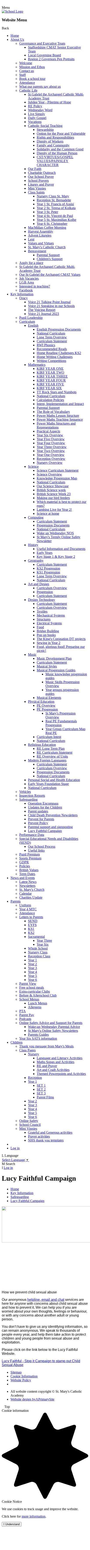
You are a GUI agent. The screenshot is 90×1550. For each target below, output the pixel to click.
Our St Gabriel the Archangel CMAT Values (49, 274)
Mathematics (36, 364)
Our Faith (34, 169)
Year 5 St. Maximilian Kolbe (56, 220)
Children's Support (49, 259)
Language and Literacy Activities (59, 1058)
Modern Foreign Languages (47, 760)
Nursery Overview (49, 462)
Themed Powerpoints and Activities (61, 1074)
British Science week (51, 490)
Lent (31, 239)
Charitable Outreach (42, 173)
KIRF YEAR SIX (49, 388)
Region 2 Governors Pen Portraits (51, 59)
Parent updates (38, 811)
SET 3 (41, 1093)
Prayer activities (39, 1136)
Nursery (33, 1054)
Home (14, 35)
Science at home (48, 513)
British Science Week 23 (54, 494)
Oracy (23, 298)
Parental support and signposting (50, 827)
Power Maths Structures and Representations (56, 425)
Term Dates (27, 874)
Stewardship (45, 129)
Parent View (27, 983)
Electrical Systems (49, 623)
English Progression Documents (59, 329)
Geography (35, 560)
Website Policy (20, 1380)
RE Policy (35, 106)
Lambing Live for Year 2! (54, 509)
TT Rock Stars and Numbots (56, 392)
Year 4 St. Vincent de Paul (55, 216)
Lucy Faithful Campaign (45, 831)
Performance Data (31, 835)
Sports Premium (30, 858)
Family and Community (53, 145)
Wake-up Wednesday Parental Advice (54, 1027)
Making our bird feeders (53, 498)
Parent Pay (26, 1015)
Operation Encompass (43, 803)
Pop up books (46, 635)
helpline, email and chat (45, 1299)
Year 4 (32, 972)
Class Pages (27, 1050)
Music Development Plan (54, 658)
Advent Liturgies (39, 235)
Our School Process (41, 846)
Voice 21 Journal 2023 (43, 314)
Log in (15, 1148)
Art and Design (38, 584)
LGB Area (26, 282)
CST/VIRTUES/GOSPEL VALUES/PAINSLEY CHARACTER (55, 161)
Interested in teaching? (34, 286)
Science (33, 466)
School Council (30, 1124)
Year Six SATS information (38, 1038)
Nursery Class (37, 952)
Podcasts (25, 1019)
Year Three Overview (52, 447)
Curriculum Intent (49, 737)
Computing (35, 517)
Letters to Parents (31, 917)
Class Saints (36, 192)
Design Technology (41, 600)
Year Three (44, 940)
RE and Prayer (47, 1066)
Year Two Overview (51, 451)
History (33, 545)
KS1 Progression (48, 572)
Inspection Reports (32, 795)
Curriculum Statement (52, 341)
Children (16, 1042)
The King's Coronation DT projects (61, 639)
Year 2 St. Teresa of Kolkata (56, 208)
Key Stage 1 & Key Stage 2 (56, 556)
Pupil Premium (29, 854)
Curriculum (27, 321)
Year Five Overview (51, 439)
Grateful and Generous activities (50, 1132)
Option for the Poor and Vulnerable (61, 133)
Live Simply (36, 114)
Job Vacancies (29, 278)
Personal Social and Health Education (54, 780)
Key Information (21, 294)
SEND (32, 921)
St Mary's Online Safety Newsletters (53, 1030)
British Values (28, 870)
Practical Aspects (48, 431)
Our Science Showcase (53, 486)
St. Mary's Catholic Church (47, 247)
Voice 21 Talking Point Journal (49, 302)
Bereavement (37, 251)
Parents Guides (38, 1034)
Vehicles (25, 791)
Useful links (36, 850)
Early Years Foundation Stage (48, 784)
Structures (43, 619)
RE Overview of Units (52, 756)
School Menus (29, 999)
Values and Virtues (41, 243)
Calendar (25, 893)
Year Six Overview (50, 435)
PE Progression (47, 709)
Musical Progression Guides (56, 670)
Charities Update (30, 897)
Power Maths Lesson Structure (58, 415)
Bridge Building (48, 631)
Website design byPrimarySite (32, 1399)
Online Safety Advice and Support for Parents (50, 1023)
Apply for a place (31, 263)
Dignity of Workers (50, 141)
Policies (24, 866)
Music (32, 654)
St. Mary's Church (31, 889)
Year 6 (32, 980)
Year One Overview (50, 455)
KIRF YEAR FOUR (51, 380)
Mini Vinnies (37, 188)
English (33, 325)
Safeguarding (28, 799)
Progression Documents (53, 525)
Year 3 (32, 968)
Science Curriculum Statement (57, 470)
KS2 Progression (48, 568)
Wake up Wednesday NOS (55, 533)
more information (33, 1516)
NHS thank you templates (46, 1140)
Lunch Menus (37, 1003)
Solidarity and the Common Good (60, 149)
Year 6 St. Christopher (52, 223)
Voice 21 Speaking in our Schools (51, 306)
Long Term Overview (52, 337)
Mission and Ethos (32, 67)
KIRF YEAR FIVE (50, 384)
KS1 (31, 929)
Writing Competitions (51, 361)
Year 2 (32, 964)
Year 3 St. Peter (47, 212)
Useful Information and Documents (61, 549)
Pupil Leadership (31, 317)
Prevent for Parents (41, 819)
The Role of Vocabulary (53, 412)
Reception (35, 1077)
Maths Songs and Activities (55, 1062)
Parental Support (48, 255)
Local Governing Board (44, 55)
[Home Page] (12, 11)
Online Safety (28, 1121)
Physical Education (41, 701)
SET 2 (41, 1089)
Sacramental (36, 936)
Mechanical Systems (51, 615)
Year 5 (32, 976)
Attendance (27, 82)
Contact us (26, 71)
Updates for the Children (45, 807)
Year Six (42, 944)
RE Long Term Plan (51, 748)
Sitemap (16, 1372)
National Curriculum (51, 333)
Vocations (35, 122)
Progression (45, 592)
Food (40, 627)
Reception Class (39, 956)
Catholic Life (28, 90)
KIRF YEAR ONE (50, 368)
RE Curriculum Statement (54, 752)
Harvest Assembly (40, 231)
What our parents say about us (40, 86)
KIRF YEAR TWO (50, 372)
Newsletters (27, 886)
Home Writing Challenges (55, 357)
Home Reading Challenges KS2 (59, 353)
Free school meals (31, 987)
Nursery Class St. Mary (53, 196)
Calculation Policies (50, 400)
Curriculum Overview (52, 588)
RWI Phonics (46, 345)
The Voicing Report (41, 310)
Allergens (34, 1007)
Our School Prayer (41, 176)
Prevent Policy (38, 823)
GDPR (24, 862)
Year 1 (32, 960)
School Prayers (38, 180)
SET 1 (41, 1085)
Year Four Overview (51, 443)
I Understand (11, 1524)
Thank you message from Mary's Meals (46, 1046)
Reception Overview (51, 459)
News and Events (22, 878)
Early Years (44, 553)
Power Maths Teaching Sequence (60, 419)
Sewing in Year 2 (48, 643)
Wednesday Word (40, 110)
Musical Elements (49, 697)
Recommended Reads (52, 349)
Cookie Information (24, 1376)
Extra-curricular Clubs (34, 991)
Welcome (25, 63)
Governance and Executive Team (42, 43)
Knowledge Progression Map (57, 478)
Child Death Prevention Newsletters (53, 815)
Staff (22, 75)
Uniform (25, 905)
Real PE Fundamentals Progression (61, 723)
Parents (15, 901)
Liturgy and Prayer (41, 184)
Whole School (38, 948)
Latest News (27, 882)
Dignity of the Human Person (57, 153)
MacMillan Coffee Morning (47, 227)
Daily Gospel (37, 118)
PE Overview (46, 705)
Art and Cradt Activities (53, 1070)
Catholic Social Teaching (45, 126)
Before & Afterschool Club (38, 995)
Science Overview (49, 474)
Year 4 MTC (28, 909)
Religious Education (42, 744)
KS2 (31, 933)
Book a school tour (32, 79)
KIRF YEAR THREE (52, 376)
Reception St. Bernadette (54, 200)
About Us (17, 39)
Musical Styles (47, 666)
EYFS (32, 925)
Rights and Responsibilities (55, 137)
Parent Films (45, 1097)
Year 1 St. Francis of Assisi (55, 204)
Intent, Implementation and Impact (60, 404)
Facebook (26, 290)
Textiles (42, 611)
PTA (22, 1011)
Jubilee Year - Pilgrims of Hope (49, 102)
